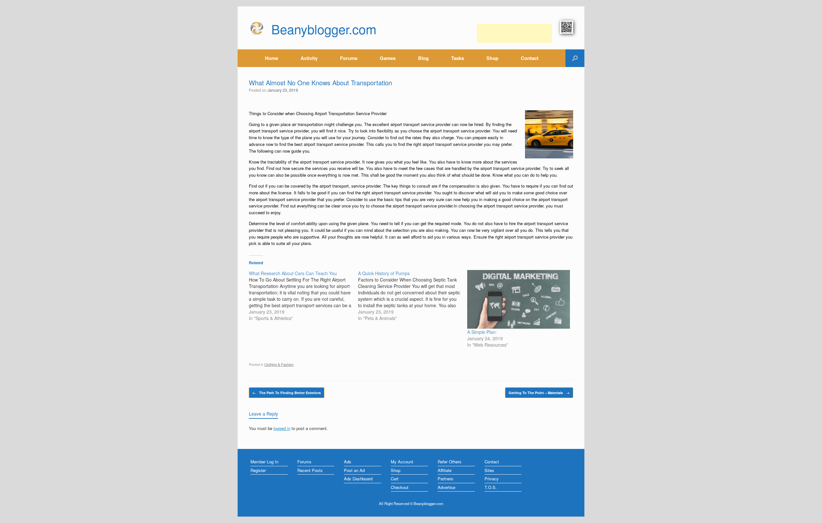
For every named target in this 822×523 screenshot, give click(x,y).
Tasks (457, 58)
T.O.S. (491, 487)
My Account (402, 462)
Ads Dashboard (358, 479)
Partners (445, 479)
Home (271, 58)
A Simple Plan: (482, 332)
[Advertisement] (514, 33)
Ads (347, 462)
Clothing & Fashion (278, 364)
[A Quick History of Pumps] (412, 295)
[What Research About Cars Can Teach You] (303, 295)
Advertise (446, 487)
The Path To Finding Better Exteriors (286, 392)
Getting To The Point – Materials (539, 392)
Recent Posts (310, 470)
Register (258, 470)
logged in (282, 428)
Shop (492, 58)
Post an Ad (354, 470)
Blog (423, 58)
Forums (348, 58)
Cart (394, 479)
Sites (489, 470)
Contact (529, 58)
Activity (309, 58)
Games (388, 58)
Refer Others (449, 462)
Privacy (492, 479)
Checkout (399, 487)
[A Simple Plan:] (518, 299)
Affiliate (444, 470)
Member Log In (264, 462)
